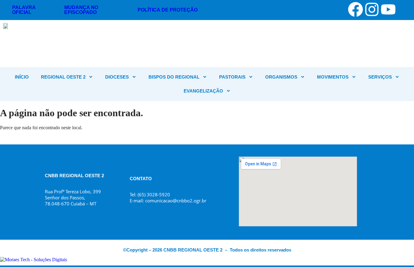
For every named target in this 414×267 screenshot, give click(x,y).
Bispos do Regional (174, 76)
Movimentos (333, 76)
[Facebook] (355, 9)
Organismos (281, 76)
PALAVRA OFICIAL (23, 10)
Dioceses (117, 76)
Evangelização (203, 90)
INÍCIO (22, 76)
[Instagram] (371, 9)
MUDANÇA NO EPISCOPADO (81, 10)
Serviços (380, 76)
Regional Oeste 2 (63, 76)
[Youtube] (388, 9)
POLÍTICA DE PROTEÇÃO (168, 9)
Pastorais (232, 76)
